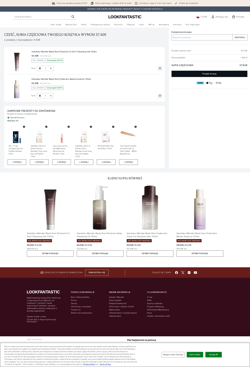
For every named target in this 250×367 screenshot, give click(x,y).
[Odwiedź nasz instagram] (189, 272)
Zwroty (74, 303)
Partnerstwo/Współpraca (158, 310)
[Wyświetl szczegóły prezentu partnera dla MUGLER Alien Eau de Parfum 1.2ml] (113, 126)
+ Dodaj (17, 162)
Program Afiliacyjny (155, 306)
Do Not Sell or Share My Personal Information (41, 321)
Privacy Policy (89, 364)
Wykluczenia (114, 310)
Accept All (213, 355)
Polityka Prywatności (118, 303)
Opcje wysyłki (115, 300)
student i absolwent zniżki (158, 316)
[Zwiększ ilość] (51, 68)
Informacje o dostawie (81, 306)
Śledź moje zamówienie (81, 313)
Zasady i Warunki (116, 297)
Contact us (76, 310)
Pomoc (74, 300)
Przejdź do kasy (209, 74)
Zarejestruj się (97, 272)
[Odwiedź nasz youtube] (195, 272)
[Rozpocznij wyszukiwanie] (72, 17)
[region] (125, 355)
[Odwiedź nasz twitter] (183, 272)
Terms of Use (105, 364)
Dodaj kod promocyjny (182, 32)
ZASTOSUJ (240, 37)
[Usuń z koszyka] (40, 68)
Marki (149, 300)
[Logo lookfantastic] (125, 16)
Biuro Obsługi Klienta (80, 297)
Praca (149, 313)
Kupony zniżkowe (154, 303)
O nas (149, 297)
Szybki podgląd (50, 253)
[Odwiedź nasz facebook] (176, 272)
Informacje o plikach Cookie (121, 306)
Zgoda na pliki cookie (36, 317)
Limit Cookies (195, 355)
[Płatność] (200, 83)
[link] (220, 16)
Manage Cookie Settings (173, 355)
